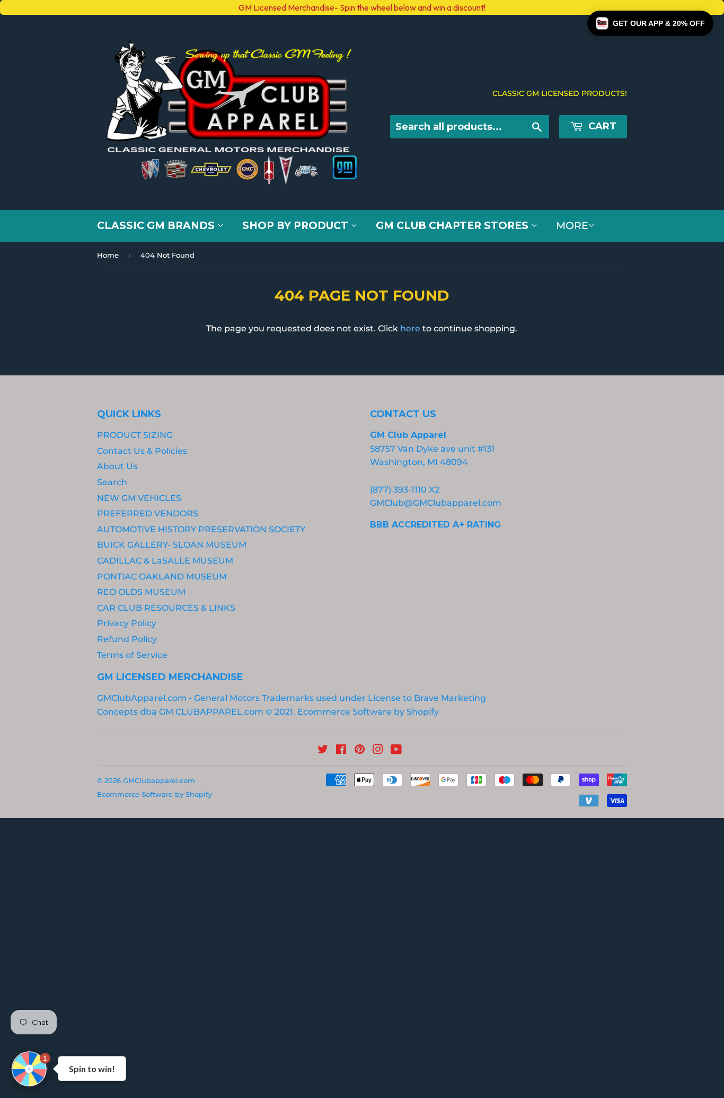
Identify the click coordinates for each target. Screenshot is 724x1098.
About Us (117, 466)
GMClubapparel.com (159, 780)
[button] (650, 23)
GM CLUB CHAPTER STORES (453, 225)
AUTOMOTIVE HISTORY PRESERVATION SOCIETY (201, 529)
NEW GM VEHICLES (139, 498)
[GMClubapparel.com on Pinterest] (359, 750)
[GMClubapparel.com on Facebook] (341, 750)
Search (112, 482)
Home (108, 255)
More (572, 225)
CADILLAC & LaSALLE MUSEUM (165, 561)
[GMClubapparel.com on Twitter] (322, 750)
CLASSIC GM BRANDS (157, 225)
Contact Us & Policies (142, 451)
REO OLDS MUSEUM (141, 592)
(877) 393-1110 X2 (404, 490)
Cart (601, 126)
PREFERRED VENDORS (147, 513)
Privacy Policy (126, 623)
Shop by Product (296, 225)
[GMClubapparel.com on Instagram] (378, 750)
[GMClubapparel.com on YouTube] (396, 750)
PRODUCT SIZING (135, 435)
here (410, 328)
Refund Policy (127, 639)
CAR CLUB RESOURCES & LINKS (166, 608)
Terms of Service (132, 655)
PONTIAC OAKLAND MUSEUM (162, 577)
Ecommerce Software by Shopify (368, 712)
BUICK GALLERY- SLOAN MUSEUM (171, 545)
